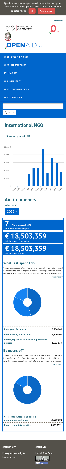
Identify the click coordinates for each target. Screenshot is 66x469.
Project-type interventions (18, 425)
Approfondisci (46, 11)
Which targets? (12, 97)
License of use (9, 457)
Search (10, 112)
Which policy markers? (15, 89)
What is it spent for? (15, 65)
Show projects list (20, 225)
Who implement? (12, 81)
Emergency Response (15, 329)
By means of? (10, 73)
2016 (11, 211)
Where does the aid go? (16, 57)
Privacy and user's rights (13, 453)
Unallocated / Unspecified (17, 334)
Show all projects (16, 136)
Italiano (58, 20)
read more (57, 277)
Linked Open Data (43, 453)
